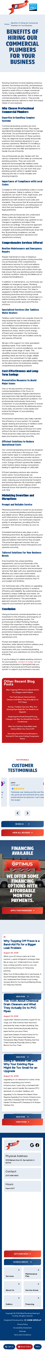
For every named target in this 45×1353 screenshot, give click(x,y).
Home (6, 24)
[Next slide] (27, 813)
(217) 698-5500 (12, 1176)
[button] (38, 1346)
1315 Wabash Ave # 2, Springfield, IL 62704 (20, 1161)
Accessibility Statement (22, 1328)
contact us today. (25, 662)
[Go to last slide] (18, 813)
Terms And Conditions (22, 1335)
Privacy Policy (22, 1324)
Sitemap (22, 1331)
